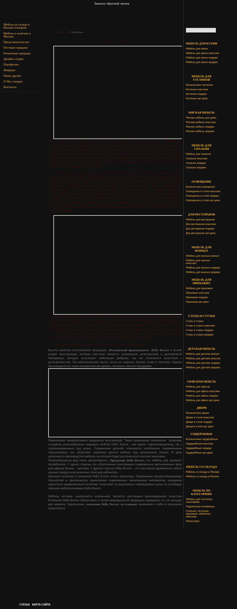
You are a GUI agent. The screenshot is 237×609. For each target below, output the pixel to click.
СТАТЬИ (24, 604)
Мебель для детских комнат (202, 354)
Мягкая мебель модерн (200, 126)
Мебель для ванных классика (198, 262)
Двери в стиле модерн (199, 422)
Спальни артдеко (196, 167)
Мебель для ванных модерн (203, 267)
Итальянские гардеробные (202, 439)
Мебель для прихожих (199, 288)
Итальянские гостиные (199, 85)
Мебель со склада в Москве (202, 472)
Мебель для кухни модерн (202, 57)
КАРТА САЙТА (41, 604)
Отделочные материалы (200, 506)
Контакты (9, 87)
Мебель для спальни (198, 154)
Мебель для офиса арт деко (202, 400)
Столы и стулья (195, 321)
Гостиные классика (197, 89)
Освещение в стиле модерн (202, 196)
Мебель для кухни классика (202, 53)
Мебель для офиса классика (203, 391)
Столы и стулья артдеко (199, 334)
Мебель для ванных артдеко (203, 272)
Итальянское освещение (200, 187)
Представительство (16, 42)
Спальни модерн (196, 163)
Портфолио (11, 64)
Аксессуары (193, 521)
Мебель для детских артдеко (203, 367)
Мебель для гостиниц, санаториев (199, 500)
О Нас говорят (13, 81)
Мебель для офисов (198, 386)
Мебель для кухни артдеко (202, 62)
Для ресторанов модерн (200, 228)
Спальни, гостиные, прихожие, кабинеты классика (198, 514)
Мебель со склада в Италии (202, 476)
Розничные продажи (17, 53)
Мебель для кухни (197, 48)
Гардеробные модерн (199, 448)
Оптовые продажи (15, 47)
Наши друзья (12, 75)
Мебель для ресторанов (200, 219)
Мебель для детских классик (203, 358)
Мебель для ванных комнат (202, 256)
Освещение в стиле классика (203, 191)
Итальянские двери (197, 413)
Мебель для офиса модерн (202, 395)
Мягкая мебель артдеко (200, 131)
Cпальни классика (196, 158)
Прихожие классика (197, 293)
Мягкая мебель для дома (201, 117)
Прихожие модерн (197, 297)
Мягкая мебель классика (201, 122)
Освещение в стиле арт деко (203, 200)
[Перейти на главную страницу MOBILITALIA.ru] (22, 10)
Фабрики (9, 70)
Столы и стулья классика (200, 325)
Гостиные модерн (196, 94)
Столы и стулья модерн (199, 330)
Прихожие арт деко (197, 302)
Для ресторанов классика (201, 224)
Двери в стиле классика (200, 417)
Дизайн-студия (13, 59)
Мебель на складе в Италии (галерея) (16, 26)
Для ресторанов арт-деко (200, 233)
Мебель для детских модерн (203, 363)
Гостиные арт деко (197, 98)
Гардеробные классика (199, 443)
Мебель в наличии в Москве (17, 35)
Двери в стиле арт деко (199, 426)
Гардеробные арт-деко (199, 452)
